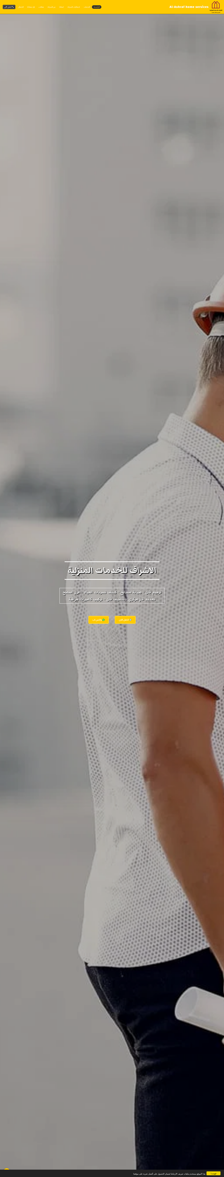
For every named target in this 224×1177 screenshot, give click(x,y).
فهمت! (213, 1173)
